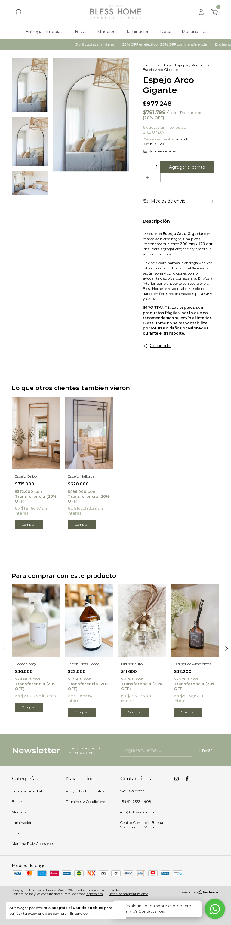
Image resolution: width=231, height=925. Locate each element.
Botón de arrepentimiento (128, 894)
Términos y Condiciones (86, 801)
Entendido (79, 913)
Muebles (106, 31)
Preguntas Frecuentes (85, 791)
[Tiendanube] (200, 893)
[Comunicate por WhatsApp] (215, 909)
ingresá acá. (94, 894)
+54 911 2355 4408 (135, 801)
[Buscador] (18, 13)
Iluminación (137, 31)
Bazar (81, 31)
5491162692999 (133, 791)
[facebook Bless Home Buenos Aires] (187, 778)
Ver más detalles (162, 151)
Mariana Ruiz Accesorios (33, 843)
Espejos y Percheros (192, 65)
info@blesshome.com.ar (141, 812)
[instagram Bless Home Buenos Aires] (176, 778)
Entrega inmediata (45, 31)
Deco (165, 31)
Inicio (147, 65)
